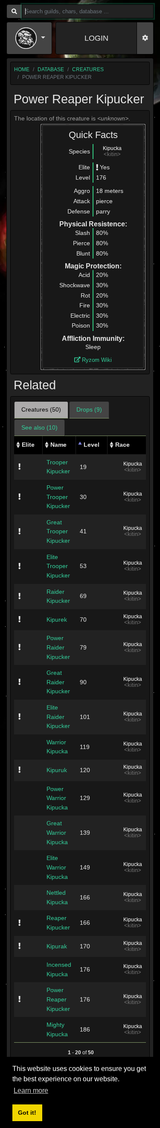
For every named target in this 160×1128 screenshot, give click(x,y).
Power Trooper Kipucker (58, 496)
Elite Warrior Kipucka (57, 867)
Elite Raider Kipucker (58, 716)
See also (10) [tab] (39, 427)
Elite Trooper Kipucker (58, 566)
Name (58, 444)
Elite (28, 444)
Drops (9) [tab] (89, 409)
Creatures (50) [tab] (41, 409)
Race (122, 444)
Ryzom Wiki (96, 360)
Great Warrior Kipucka (57, 832)
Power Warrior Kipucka (57, 798)
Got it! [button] (27, 1112)
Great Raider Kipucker (58, 682)
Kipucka (112, 148)
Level (91, 444)
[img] (97, 167)
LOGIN (96, 38)
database (51, 69)
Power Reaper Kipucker (58, 999)
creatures (88, 69)
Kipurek (57, 619)
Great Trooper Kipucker (58, 531)
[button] (30, 38)
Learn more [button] (31, 1090)
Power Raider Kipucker (58, 647)
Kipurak (57, 946)
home (21, 69)
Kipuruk (57, 770)
